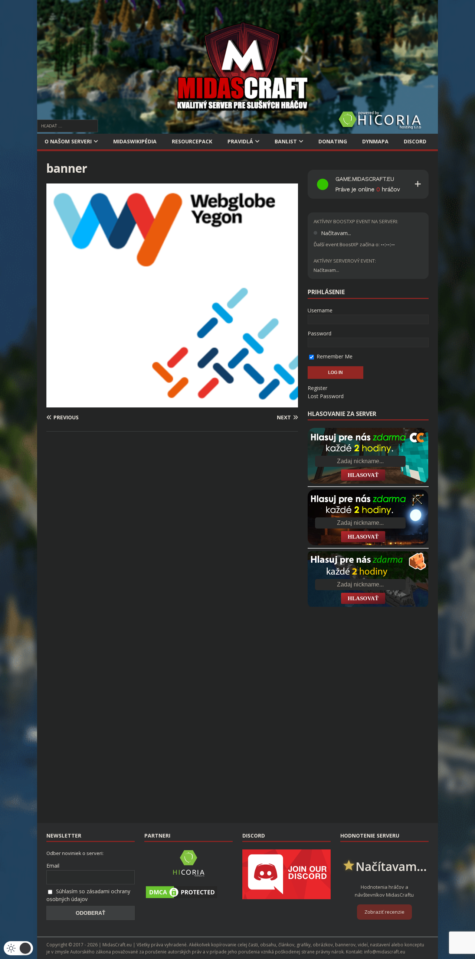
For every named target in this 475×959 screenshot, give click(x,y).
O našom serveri (68, 141)
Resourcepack (192, 141)
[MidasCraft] (237, 129)
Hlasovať (363, 475)
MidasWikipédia (135, 141)
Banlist (286, 141)
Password (319, 333)
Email (52, 865)
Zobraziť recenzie (384, 911)
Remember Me (334, 356)
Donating (332, 141)
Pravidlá (240, 141)
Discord (415, 141)
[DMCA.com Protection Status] (181, 895)
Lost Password (326, 396)
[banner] (172, 403)
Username (320, 310)
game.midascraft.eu (364, 179)
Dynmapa (375, 141)
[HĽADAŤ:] (67, 125)
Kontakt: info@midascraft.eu (375, 952)
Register (317, 387)
